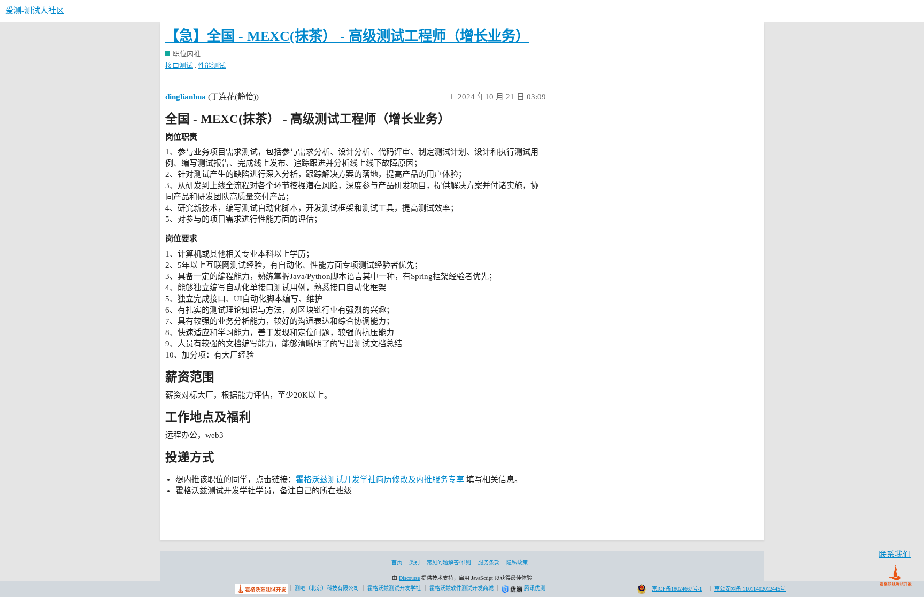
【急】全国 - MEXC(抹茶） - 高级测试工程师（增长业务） (347, 36)
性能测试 (212, 65)
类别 (414, 562)
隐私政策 (517, 562)
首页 (396, 562)
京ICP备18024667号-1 (677, 589)
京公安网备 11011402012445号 (750, 589)
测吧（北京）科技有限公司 (327, 588)
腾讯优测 (534, 588)
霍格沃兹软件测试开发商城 (461, 588)
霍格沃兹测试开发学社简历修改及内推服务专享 (380, 479)
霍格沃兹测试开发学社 (394, 588)
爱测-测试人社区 (34, 10)
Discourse (409, 578)
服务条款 (488, 562)
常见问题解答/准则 (449, 562)
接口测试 (179, 65)
